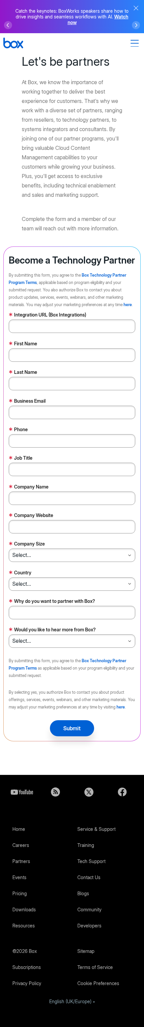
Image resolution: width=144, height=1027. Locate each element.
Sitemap (85, 951)
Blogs (83, 893)
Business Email (27, 401)
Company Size (27, 544)
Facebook (122, 792)
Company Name (29, 487)
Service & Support (96, 829)
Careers (20, 845)
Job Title (20, 458)
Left (8, 25)
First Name (23, 344)
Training (85, 845)
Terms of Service (95, 967)
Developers (89, 925)
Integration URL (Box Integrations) (47, 315)
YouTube (22, 792)
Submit (72, 728)
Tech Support (91, 861)
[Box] (13, 44)
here (128, 304)
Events (19, 877)
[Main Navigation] (135, 43)
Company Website (31, 516)
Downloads (24, 909)
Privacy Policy (26, 983)
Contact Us (88, 877)
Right (136, 25)
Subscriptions (26, 967)
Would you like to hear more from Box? (52, 630)
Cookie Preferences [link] (98, 983)
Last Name (23, 372)
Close (136, 8)
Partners (21, 861)
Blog (55, 792)
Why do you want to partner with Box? (52, 601)
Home (18, 829)
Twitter (88, 792)
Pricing (19, 893)
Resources (23, 925)
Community (89, 909)
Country (20, 573)
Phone (18, 430)
